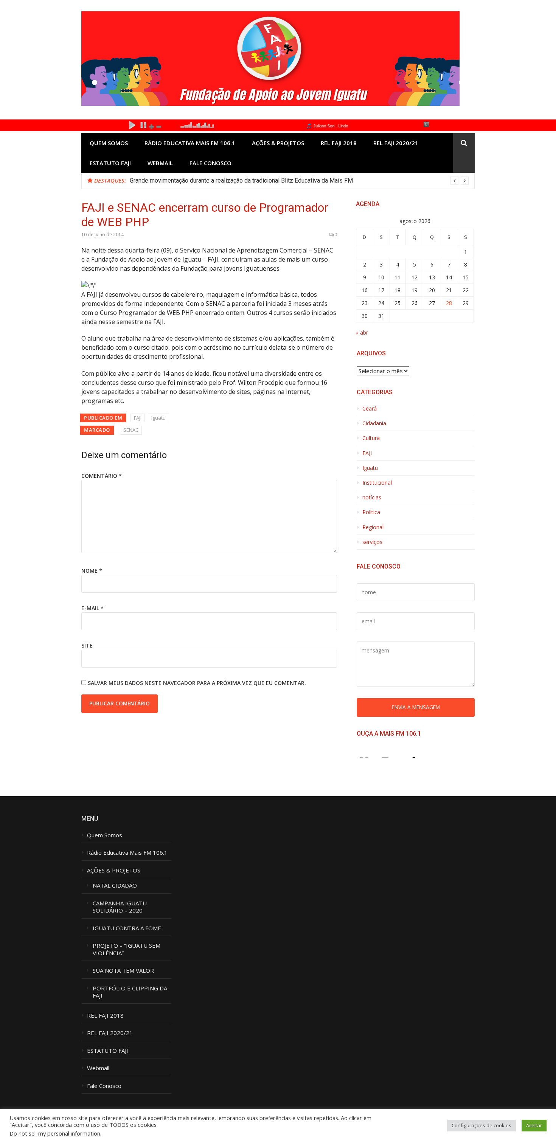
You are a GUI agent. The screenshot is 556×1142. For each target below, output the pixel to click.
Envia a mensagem (416, 707)
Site (87, 645)
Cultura (371, 438)
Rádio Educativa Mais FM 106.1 (189, 143)
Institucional (377, 482)
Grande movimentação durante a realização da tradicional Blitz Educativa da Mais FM (241, 180)
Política (371, 512)
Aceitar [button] (534, 1125)
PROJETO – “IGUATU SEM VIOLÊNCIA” (126, 949)
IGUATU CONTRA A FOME (127, 928)
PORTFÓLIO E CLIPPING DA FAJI (130, 992)
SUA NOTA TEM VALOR (123, 970)
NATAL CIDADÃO (115, 885)
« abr (362, 332)
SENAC (130, 429)
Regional (373, 527)
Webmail (160, 163)
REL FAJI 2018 (339, 143)
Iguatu (158, 417)
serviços (372, 542)
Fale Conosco (210, 163)
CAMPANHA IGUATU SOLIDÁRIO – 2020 (120, 907)
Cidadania (374, 423)
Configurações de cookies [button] (481, 1125)
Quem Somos (109, 143)
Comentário (101, 475)
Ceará (369, 408)
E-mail (92, 608)
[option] (299, 181)
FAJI (137, 417)
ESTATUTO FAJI (110, 163)
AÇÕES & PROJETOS (278, 143)
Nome (91, 570)
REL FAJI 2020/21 (395, 143)
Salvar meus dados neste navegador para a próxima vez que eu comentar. (197, 682)
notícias (371, 497)
